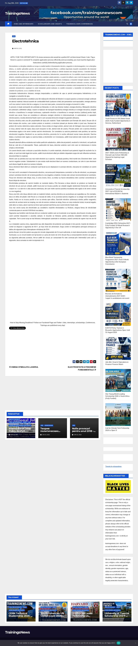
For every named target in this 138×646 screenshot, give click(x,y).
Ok (118, 643)
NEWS (24, 422)
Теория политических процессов (49, 431)
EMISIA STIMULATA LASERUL (24, 367)
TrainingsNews (17, 13)
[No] (135, 643)
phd (14, 36)
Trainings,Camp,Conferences (79, 24)
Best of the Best (14, 419)
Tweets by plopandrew (113, 466)
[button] (127, 24)
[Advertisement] (52, 266)
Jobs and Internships (23, 24)
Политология (49, 425)
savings (11, 425)
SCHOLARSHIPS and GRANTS (50, 24)
